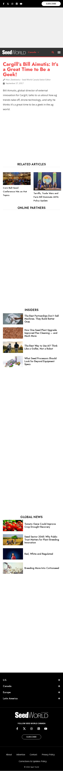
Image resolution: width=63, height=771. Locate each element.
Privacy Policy (48, 754)
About (9, 754)
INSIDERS (31, 310)
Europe (7, 692)
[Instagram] (12, 4)
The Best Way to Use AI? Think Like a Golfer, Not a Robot (40, 347)
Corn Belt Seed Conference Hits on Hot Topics (15, 191)
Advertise (20, 754)
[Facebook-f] (3, 4)
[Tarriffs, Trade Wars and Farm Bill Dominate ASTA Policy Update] (47, 189)
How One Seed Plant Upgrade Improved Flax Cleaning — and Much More (40, 333)
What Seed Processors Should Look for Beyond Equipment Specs (40, 361)
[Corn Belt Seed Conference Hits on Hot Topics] (17, 184)
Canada (32, 52)
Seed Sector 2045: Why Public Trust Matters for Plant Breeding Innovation (41, 539)
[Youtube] (21, 4)
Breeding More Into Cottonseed (41, 568)
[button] (59, 52)
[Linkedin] (17, 4)
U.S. (5, 680)
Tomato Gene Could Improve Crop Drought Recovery (40, 525)
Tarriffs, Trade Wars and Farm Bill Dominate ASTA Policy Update (46, 197)
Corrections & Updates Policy (33, 761)
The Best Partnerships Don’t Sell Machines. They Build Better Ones (41, 318)
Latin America (10, 698)
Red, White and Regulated (38, 554)
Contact (33, 754)
